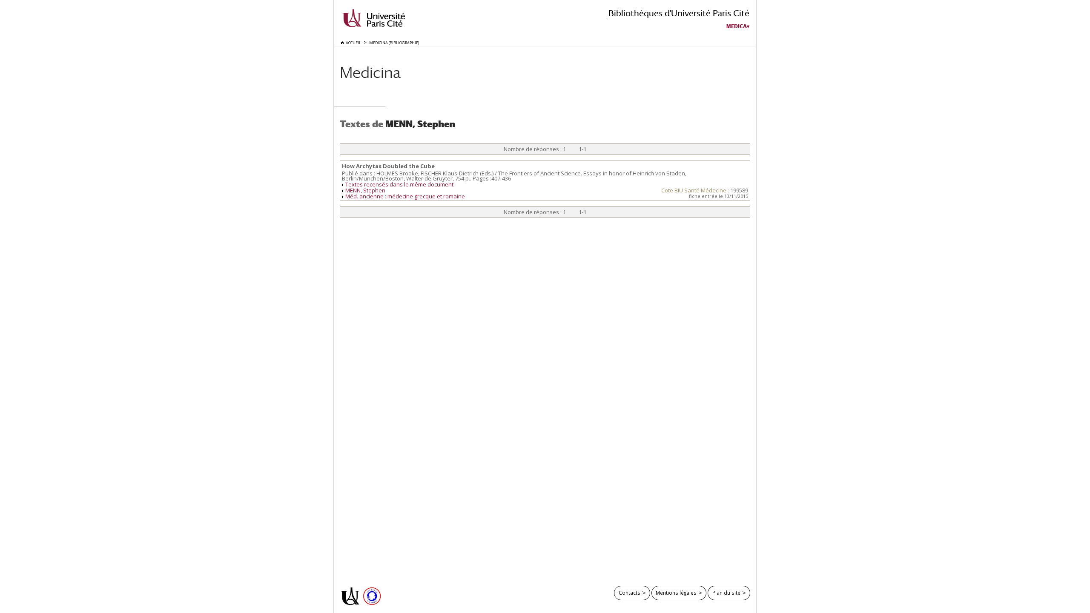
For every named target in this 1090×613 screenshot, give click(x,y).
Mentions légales (676, 592)
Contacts (629, 592)
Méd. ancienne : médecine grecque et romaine (405, 196)
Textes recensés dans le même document (399, 184)
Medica (736, 26)
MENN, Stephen (365, 190)
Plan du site (726, 592)
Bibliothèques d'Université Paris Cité (678, 13)
